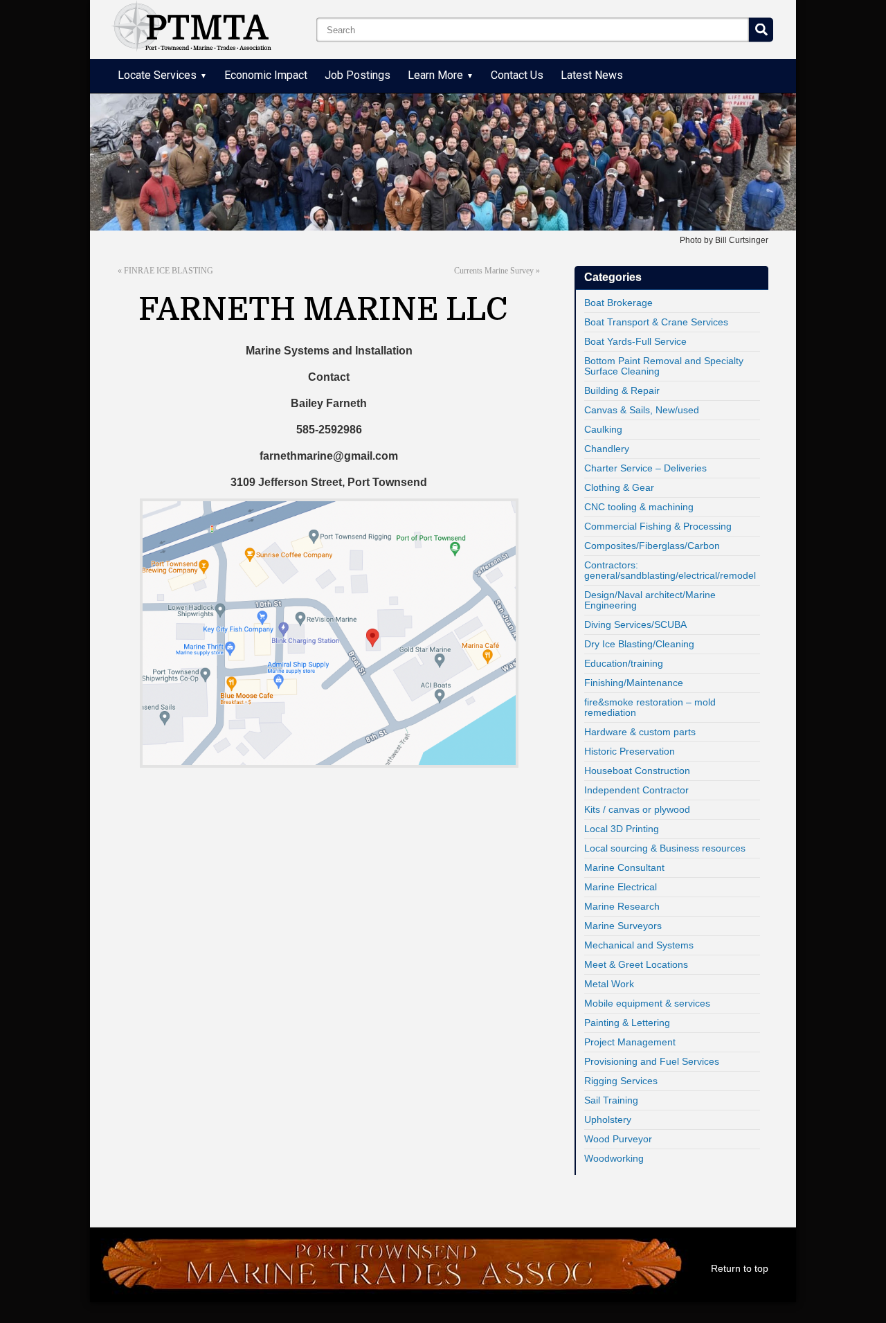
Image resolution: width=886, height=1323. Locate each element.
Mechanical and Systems (639, 945)
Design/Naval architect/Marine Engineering (650, 600)
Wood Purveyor (618, 1138)
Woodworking (614, 1158)
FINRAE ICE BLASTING (168, 271)
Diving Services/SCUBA (635, 624)
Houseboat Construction (637, 770)
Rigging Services (621, 1080)
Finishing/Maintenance (633, 682)
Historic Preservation (629, 751)
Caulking (603, 429)
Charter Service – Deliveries (645, 468)
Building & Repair (622, 390)
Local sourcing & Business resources (664, 848)
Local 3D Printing (621, 828)
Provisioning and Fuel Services (651, 1061)
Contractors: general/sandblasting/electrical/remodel (670, 570)
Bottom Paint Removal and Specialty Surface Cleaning (663, 366)
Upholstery (607, 1119)
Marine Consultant (624, 867)
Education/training (623, 663)
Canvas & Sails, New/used (641, 409)
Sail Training (611, 1100)
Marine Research (622, 906)
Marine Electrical (620, 886)
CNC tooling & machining (639, 506)
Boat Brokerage (618, 302)
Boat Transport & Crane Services (656, 321)
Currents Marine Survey (494, 271)
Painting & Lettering (627, 1022)
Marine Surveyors (623, 925)
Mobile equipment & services (647, 1003)
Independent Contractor (636, 789)
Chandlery (606, 448)
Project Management (630, 1041)
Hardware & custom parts (640, 731)
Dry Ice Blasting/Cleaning (639, 643)
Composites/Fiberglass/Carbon (652, 545)
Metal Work (609, 983)
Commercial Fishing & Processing (658, 526)
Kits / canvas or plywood (637, 809)
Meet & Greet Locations (636, 964)
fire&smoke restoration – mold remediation (650, 707)
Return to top (739, 1268)
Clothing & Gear (619, 487)
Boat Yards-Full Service (635, 341)
